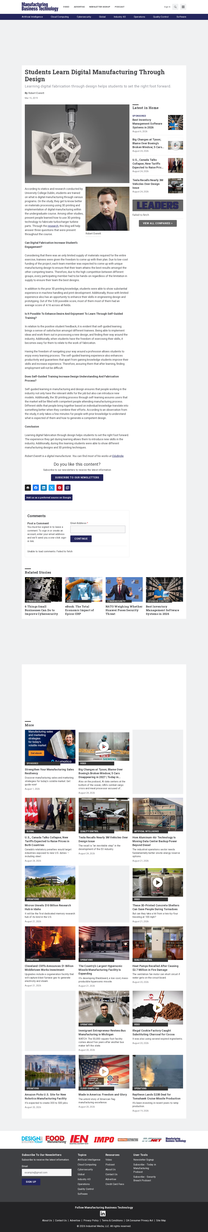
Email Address (79, 523)
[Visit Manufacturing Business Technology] (175, 1139)
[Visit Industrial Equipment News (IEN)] (79, 1139)
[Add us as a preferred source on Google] (67, 488)
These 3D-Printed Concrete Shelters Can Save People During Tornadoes (155, 907)
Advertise (75, 1220)
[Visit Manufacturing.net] (151, 1139)
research (53, 225)
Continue (81, 538)
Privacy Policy (91, 1220)
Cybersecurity (36, 601)
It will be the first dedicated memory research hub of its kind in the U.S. (50, 915)
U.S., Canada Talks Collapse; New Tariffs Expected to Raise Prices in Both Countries (148, 163)
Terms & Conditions (112, 1220)
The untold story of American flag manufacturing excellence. (97, 1101)
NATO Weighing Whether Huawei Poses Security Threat (124, 610)
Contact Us (61, 1220)
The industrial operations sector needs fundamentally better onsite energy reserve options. (156, 853)
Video (83, 763)
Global (30, 831)
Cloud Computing (89, 1088)
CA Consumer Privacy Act (139, 1220)
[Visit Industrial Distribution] (128, 1139)
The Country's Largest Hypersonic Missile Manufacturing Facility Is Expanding (100, 969)
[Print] (28, 488)
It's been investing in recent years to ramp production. (155, 1104)
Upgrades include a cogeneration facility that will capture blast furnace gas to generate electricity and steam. (49, 978)
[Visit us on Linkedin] (103, 1213)
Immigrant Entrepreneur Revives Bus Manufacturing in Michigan (102, 1032)
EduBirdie (117, 456)
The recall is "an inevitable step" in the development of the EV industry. (99, 847)
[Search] (175, 7)
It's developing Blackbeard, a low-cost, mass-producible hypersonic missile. (104, 980)
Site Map (161, 1220)
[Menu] (183, 7)
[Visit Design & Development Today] (32, 1139)
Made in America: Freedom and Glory (103, 1094)
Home (70, 601)
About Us (47, 1220)
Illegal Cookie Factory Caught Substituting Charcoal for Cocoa (153, 1032)
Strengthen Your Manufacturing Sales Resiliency (49, 771)
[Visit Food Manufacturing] (56, 1139)
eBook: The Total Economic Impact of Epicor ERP (79, 610)
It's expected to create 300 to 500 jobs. (46, 1102)
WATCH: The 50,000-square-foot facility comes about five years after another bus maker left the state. (101, 1042)
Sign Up (31, 1181)
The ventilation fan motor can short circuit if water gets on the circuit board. (156, 976)
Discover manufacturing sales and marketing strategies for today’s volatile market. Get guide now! (49, 781)
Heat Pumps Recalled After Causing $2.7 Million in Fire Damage (155, 967)
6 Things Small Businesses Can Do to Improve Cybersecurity (41, 610)
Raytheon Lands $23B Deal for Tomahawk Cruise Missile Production (156, 1096)
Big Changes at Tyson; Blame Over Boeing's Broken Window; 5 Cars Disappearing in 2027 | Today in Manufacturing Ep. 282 (147, 143)
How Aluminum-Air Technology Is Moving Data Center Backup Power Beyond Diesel (154, 841)
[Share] (36, 488)
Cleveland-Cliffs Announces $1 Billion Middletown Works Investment (49, 967)
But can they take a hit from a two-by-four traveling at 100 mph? (155, 915)
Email (25, 1166)
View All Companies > (158, 223)
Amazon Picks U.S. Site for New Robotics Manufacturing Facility (46, 1096)
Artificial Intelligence (146, 831)
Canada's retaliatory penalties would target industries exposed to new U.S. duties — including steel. (48, 853)
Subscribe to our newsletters (77, 477)
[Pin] (59, 488)
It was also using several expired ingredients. (157, 1038)
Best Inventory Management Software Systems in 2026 (147, 123)
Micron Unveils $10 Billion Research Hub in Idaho (48, 907)
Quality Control (89, 831)
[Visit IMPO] (103, 1139)
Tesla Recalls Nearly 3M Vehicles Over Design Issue (147, 183)
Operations (33, 899)
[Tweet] (52, 488)
